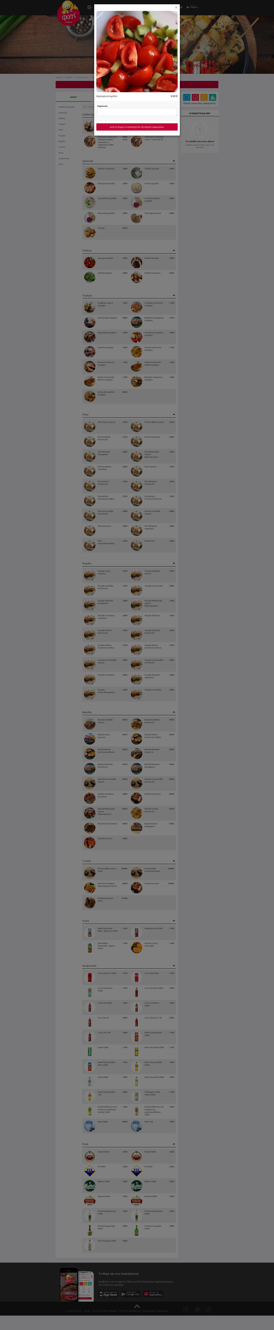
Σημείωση (102, 106)
